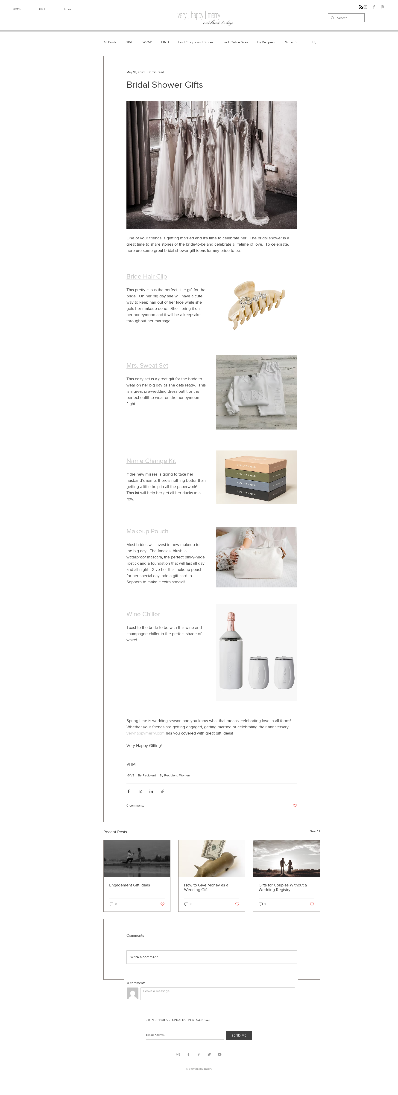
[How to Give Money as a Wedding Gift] (212, 858)
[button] (314, 42)
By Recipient (266, 42)
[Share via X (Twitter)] (140, 791)
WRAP (147, 42)
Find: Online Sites (235, 42)
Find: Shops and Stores (195, 42)
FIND (165, 42)
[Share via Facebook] (128, 791)
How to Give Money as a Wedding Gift (206, 887)
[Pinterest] (382, 7)
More (289, 42)
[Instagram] (365, 7)
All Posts (109, 42)
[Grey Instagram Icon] (178, 1054)
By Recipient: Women (175, 775)
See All (315, 831)
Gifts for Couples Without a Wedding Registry (283, 887)
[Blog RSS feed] (361, 7)
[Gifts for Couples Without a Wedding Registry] (286, 858)
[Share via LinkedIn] (151, 791)
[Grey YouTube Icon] (219, 1054)
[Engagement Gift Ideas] (137, 858)
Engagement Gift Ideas (129, 885)
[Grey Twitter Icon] (209, 1054)
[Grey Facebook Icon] (188, 1054)
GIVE (129, 42)
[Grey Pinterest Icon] (199, 1054)
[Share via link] (162, 791)
